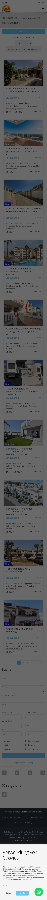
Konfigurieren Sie (10, 886)
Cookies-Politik (27, 880)
